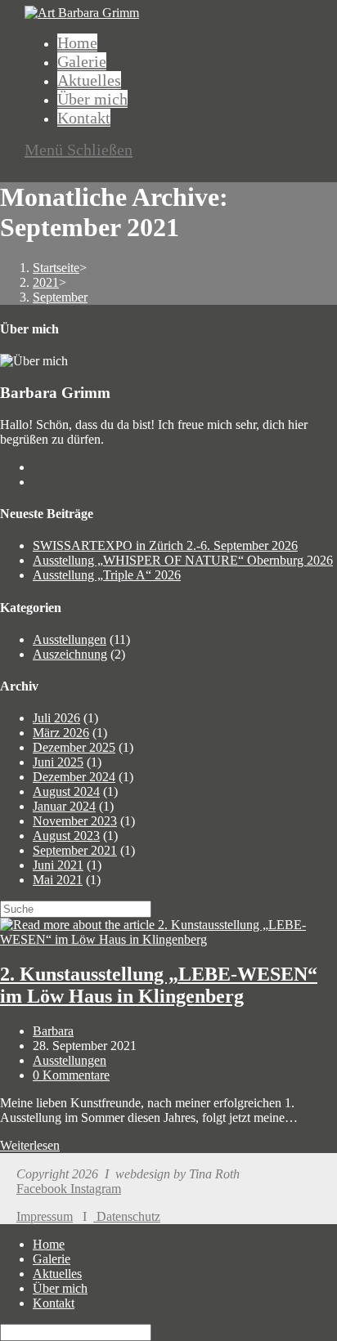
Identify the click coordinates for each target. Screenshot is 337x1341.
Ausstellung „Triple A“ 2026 (107, 575)
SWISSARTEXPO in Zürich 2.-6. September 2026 (165, 545)
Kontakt (53, 1303)
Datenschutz (126, 1216)
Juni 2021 (58, 865)
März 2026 (61, 733)
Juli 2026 (56, 718)
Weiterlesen (30, 1145)
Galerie (51, 1259)
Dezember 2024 (74, 777)
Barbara (53, 1031)
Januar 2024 (64, 806)
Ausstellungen (69, 639)
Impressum (44, 1216)
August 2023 (66, 836)
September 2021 (75, 850)
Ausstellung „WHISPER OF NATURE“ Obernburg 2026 (183, 560)
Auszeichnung (70, 654)
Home (49, 1244)
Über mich (60, 1288)
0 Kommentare (71, 1075)
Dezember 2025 (74, 747)
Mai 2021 (58, 880)
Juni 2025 (58, 762)
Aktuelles (57, 1274)
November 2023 (75, 821)
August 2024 (66, 791)
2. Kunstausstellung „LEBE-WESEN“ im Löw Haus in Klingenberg (158, 985)
